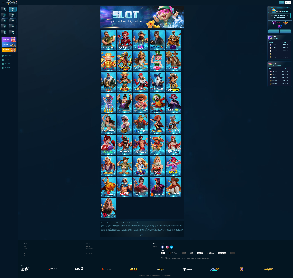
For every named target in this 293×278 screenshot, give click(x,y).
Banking (87, 250)
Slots (25, 246)
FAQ (87, 251)
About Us (88, 246)
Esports (25, 251)
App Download (8, 55)
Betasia (118, 226)
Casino (25, 248)
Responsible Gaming (90, 248)
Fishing (25, 253)
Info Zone (7, 63)
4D (24, 255)
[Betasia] (11, 2)
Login (281, 2)
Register (288, 2)
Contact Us (7, 59)
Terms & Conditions (90, 253)
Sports (25, 250)
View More (274, 31)
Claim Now (285, 31)
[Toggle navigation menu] (3, 2)
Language (7, 67)
